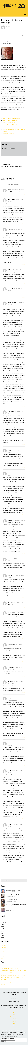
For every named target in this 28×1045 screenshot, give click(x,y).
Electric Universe (10, 166)
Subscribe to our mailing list (7, 1038)
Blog (14, 1014)
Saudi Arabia (18, 977)
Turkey (14, 979)
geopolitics (12, 982)
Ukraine (17, 979)
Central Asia (14, 966)
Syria (22, 977)
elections (3, 982)
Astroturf (5, 966)
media (16, 982)
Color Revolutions (20, 966)
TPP (2, 958)
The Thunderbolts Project (9, 122)
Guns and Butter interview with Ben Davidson (13, 138)
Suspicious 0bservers (8, 135)
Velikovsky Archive (7, 127)
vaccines (3, 984)
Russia (2, 977)
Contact (14, 1023)
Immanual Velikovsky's (12, 124)
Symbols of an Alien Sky (8, 133)
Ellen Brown (16, 968)
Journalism (16, 972)
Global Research (8, 970)
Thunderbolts (9, 979)
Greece (13, 970)
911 (2, 966)
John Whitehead (10, 972)
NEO (15, 975)
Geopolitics (4, 947)
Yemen (21, 979)
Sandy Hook (13, 977)
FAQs (14, 1025)
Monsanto (9, 975)
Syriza (2, 979)
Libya (20, 972)
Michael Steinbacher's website (10, 120)
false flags (7, 982)
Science (8, 164)
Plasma (16, 166)
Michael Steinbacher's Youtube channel (12, 118)
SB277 (8, 977)
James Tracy (3, 972)
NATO (12, 975)
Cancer (9, 966)
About (14, 1021)
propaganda (21, 982)
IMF (20, 970)
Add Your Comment (14, 184)
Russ (5, 977)
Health (2, 951)
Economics (3, 945)
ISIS (22, 970)
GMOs (2, 949)
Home (14, 1012)
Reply (23, 194)
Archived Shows (14, 1016)
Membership (14, 1019)
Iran (25, 970)
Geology (20, 166)
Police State (4, 954)
